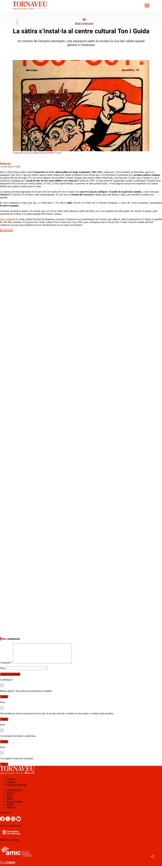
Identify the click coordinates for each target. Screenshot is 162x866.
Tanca (4, 696)
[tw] (8, 820)
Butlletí (10, 804)
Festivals (10, 792)
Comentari (6, 662)
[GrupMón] (7, 864)
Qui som (10, 778)
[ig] (13, 820)
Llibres (9, 798)
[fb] (2, 820)
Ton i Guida (6, 219)
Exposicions (6, 230)
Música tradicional (84, 23)
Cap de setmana (14, 801)
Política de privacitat (16, 784)
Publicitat (11, 807)
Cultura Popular (14, 790)
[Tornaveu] (23, 10)
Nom (2, 668)
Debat (9, 795)
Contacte (10, 781)
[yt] (18, 820)
